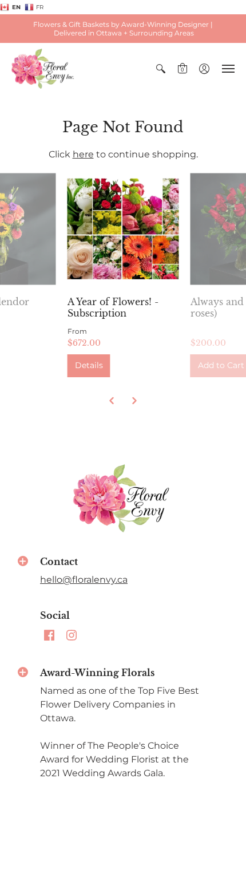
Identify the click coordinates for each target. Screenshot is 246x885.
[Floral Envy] (42, 68)
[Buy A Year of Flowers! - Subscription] (123, 229)
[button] (161, 68)
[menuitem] (161, 68)
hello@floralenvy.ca (84, 579)
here (83, 154)
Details (89, 365)
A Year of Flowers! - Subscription (113, 307)
